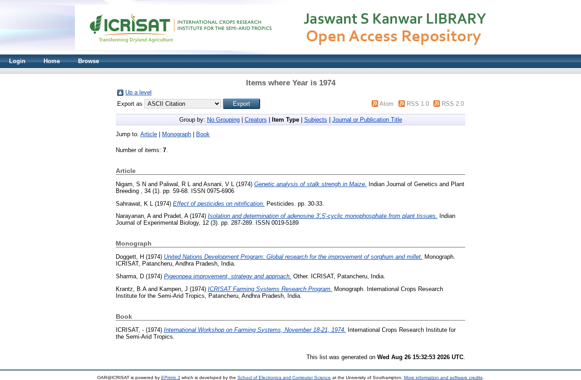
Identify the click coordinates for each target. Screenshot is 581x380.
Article (148, 134)
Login (17, 61)
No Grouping (223, 119)
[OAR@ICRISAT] (290, 52)
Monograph (176, 134)
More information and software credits (443, 377)
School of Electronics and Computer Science (284, 377)
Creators (256, 119)
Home (52, 61)
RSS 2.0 (453, 103)
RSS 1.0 (418, 103)
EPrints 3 (170, 377)
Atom (386, 103)
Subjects (315, 119)
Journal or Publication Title (367, 119)
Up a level (138, 92)
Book (203, 134)
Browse (88, 61)
